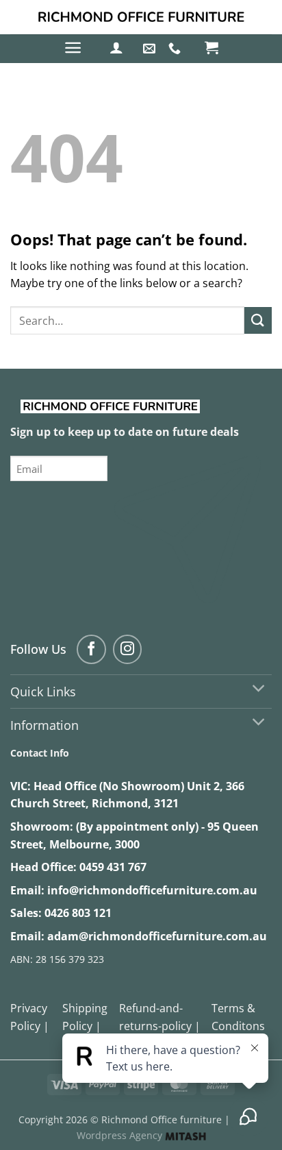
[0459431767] (176, 48)
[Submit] (258, 320)
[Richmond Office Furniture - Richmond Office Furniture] (141, 17)
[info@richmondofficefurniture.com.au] (151, 48)
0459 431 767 (112, 866)
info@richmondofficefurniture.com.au (152, 890)
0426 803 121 (78, 912)
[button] (73, 47)
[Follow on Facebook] (91, 649)
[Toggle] (259, 690)
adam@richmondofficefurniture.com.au (157, 936)
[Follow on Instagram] (127, 649)
